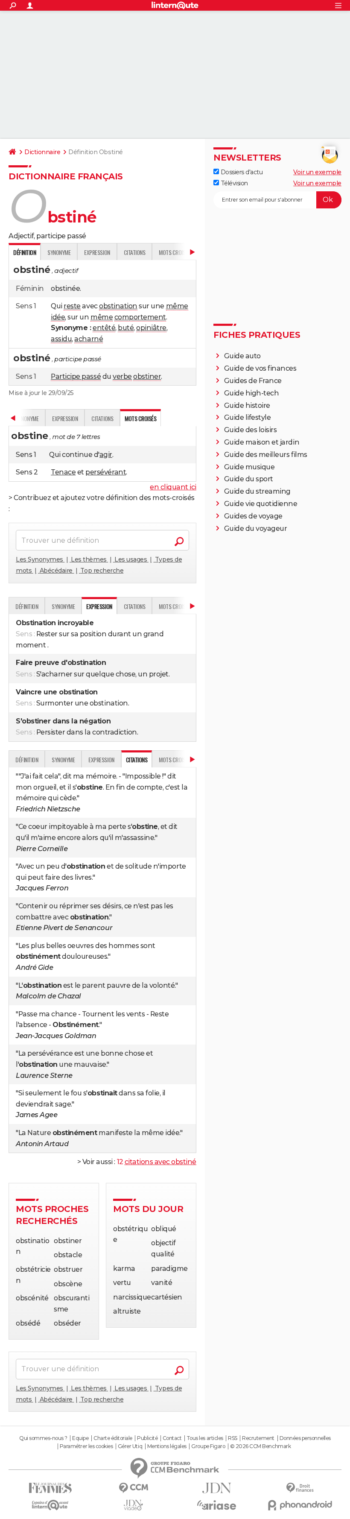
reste (72, 306)
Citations (135, 252)
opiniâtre (151, 328)
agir (105, 455)
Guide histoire (247, 405)
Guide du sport (248, 479)
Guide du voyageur (255, 528)
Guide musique (249, 467)
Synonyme (58, 252)
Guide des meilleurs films (265, 455)
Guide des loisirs (250, 430)
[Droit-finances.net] (299, 1488)
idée (58, 317)
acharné (88, 339)
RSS (232, 1438)
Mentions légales (167, 1446)
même (177, 306)
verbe (122, 376)
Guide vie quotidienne (261, 504)
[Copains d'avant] (50, 1505)
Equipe (80, 1438)
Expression (97, 252)
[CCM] (133, 1488)
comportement (140, 317)
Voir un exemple (317, 172)
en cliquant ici (173, 487)
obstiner (147, 376)
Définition (26, 606)
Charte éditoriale (112, 1438)
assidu (61, 339)
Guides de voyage (253, 516)
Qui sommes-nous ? (43, 1438)
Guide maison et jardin (261, 442)
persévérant (105, 472)
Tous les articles (205, 1438)
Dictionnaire (42, 152)
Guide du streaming (257, 491)
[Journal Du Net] (216, 1488)
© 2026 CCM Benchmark (260, 1446)
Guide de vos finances (260, 368)
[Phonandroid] (299, 1505)
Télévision (233, 183)
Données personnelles (305, 1438)
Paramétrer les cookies (86, 1446)
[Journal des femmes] (50, 1488)
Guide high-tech (251, 393)
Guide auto (242, 356)
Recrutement (258, 1438)
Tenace (63, 472)
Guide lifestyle (247, 417)
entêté (104, 328)
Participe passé (76, 376)
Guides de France (253, 381)
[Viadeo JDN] (133, 1505)
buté (126, 328)
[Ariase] (216, 1505)
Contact (172, 1438)
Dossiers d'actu (240, 172)
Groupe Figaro (208, 1446)
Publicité (147, 1438)
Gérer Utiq (130, 1446)
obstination (118, 306)
